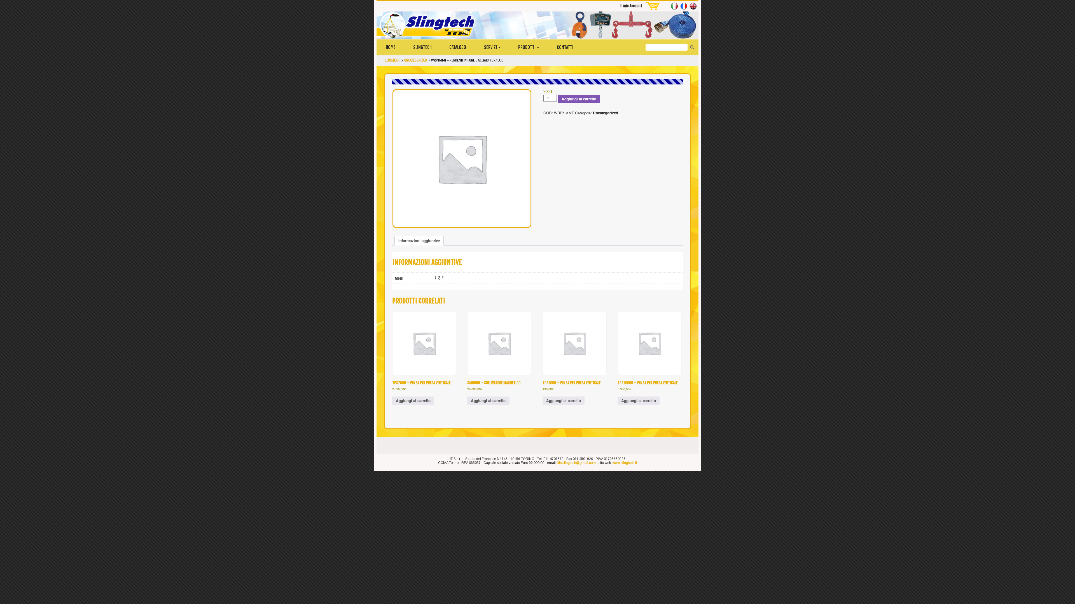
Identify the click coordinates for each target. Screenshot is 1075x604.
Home (391, 47)
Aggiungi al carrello (579, 99)
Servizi (491, 47)
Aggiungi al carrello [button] (413, 400)
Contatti (565, 47)
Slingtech (422, 47)
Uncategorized (605, 112)
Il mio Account (631, 6)
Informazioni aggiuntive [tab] (419, 240)
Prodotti (527, 47)
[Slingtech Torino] (537, 25)
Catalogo (457, 47)
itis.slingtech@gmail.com (576, 463)
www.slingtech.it (625, 463)
